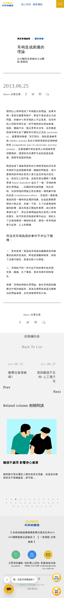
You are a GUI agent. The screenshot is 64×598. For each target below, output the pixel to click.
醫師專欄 (39, 39)
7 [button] (34, 499)
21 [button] (43, 502)
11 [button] (53, 499)
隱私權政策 (33, 589)
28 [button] (27, 506)
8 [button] (39, 499)
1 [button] (6, 499)
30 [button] (36, 506)
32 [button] (46, 506)
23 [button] (53, 502)
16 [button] (20, 502)
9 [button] (43, 499)
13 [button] (6, 502)
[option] (32, 451)
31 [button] (41, 506)
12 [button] (57, 499)
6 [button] (29, 499)
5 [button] (25, 499)
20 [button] (39, 502)
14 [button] (11, 502)
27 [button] (22, 506)
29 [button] (32, 506)
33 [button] (50, 506)
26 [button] (18, 506)
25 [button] (13, 506)
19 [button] (34, 502)
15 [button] (15, 502)
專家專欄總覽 (23, 39)
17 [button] (25, 502)
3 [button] (15, 499)
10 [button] (48, 499)
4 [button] (20, 499)
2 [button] (11, 499)
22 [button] (48, 502)
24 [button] (57, 502)
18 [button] (29, 502)
